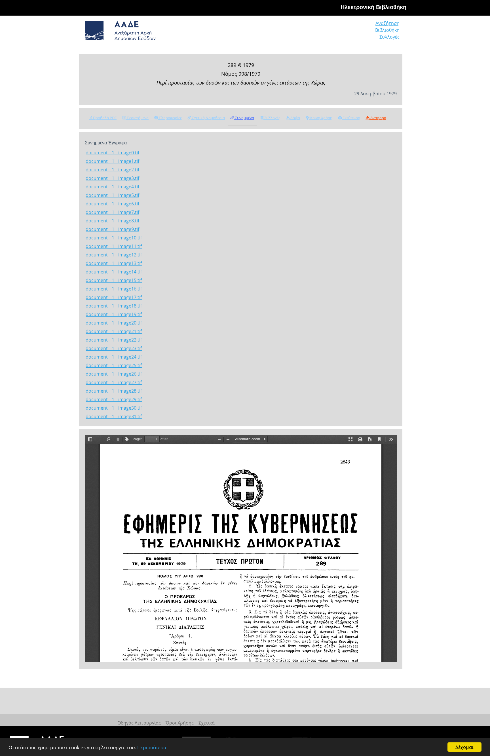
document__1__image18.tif (114, 306)
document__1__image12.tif (114, 255)
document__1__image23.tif (114, 348)
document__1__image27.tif (114, 382)
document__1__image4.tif (112, 187)
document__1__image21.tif (114, 331)
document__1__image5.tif (112, 195)
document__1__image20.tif (114, 323)
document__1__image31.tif (114, 416)
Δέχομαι (464, 747)
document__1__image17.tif (114, 297)
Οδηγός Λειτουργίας (139, 723)
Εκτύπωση (351, 117)
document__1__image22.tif (114, 340)
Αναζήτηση (387, 23)
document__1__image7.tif (112, 212)
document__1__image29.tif (114, 399)
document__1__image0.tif (112, 152)
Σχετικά (206, 723)
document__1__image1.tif (112, 161)
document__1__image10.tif (114, 238)
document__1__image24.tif (114, 357)
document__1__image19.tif (114, 314)
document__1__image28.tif (114, 391)
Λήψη (295, 117)
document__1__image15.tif (114, 280)
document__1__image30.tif (114, 408)
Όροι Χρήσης (180, 723)
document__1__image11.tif (114, 246)
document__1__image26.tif (114, 374)
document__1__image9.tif (112, 229)
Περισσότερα (151, 747)
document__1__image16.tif (114, 289)
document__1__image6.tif (112, 204)
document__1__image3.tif (112, 178)
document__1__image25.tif (114, 365)
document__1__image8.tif (112, 221)
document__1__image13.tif (114, 263)
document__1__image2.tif (112, 170)
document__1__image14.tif (114, 272)
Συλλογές (389, 37)
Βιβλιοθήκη (387, 30)
